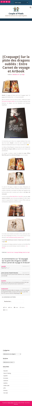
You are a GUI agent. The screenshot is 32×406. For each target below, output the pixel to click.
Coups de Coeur (10, 252)
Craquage (16, 252)
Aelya (23, 74)
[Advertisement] (16, 38)
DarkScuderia (4, 288)
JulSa (4, 388)
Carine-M (20, 196)
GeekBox (5, 383)
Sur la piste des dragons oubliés (8, 101)
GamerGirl (5, 380)
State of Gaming (7, 373)
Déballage (20, 252)
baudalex (3, 280)
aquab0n (3, 266)
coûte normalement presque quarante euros (14, 237)
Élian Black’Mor (13, 196)
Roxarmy (5, 390)
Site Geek (5, 393)
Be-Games (5, 378)
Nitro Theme (10, 402)
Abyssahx (5, 370)
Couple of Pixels (16, 13)
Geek (24, 252)
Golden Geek (6, 385)
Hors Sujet (27, 252)
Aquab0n (5, 375)
